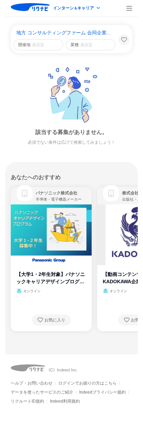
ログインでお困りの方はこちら (87, 383)
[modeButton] (77, 8)
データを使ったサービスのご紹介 (42, 392)
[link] (24, 193)
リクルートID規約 (27, 401)
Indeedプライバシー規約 (102, 392)
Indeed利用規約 (65, 401)
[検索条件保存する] (123, 39)
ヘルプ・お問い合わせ (31, 383)
